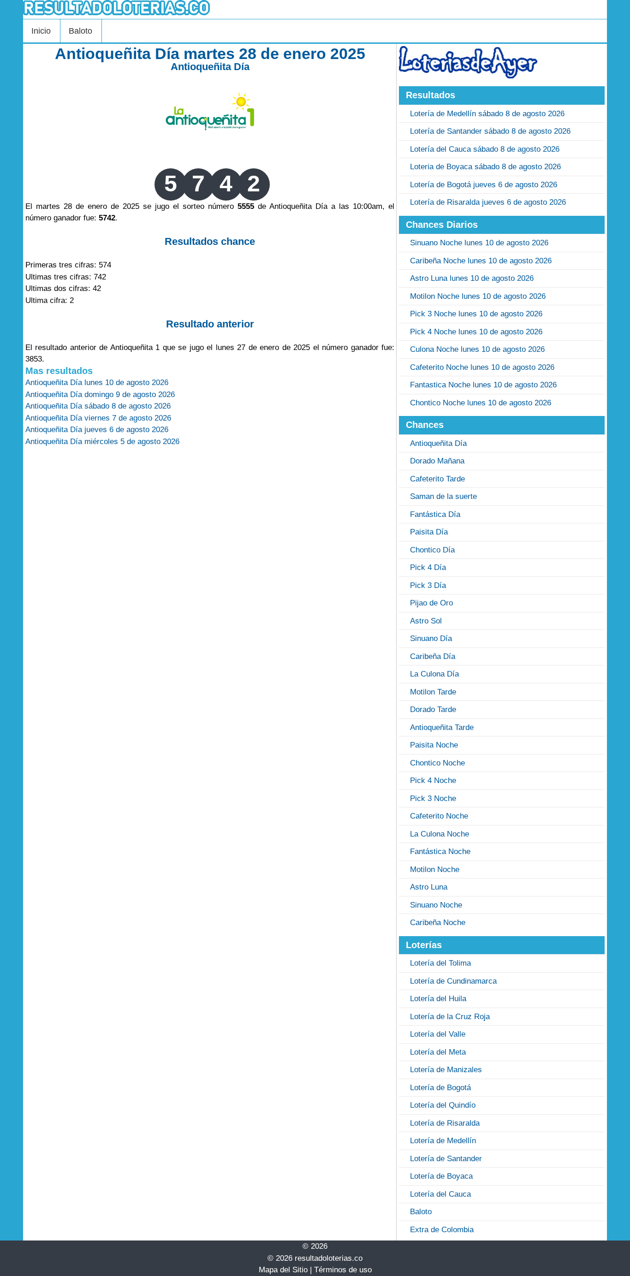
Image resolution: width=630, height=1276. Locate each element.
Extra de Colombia (442, 1229)
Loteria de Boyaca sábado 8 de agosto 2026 (485, 166)
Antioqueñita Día (210, 66)
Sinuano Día (431, 638)
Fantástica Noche (440, 851)
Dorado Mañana (437, 461)
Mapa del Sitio (283, 1269)
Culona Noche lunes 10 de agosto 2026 (477, 349)
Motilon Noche (434, 869)
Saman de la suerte (443, 496)
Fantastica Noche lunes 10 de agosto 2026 (483, 384)
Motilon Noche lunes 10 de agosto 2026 (478, 296)
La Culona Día (434, 674)
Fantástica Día (435, 514)
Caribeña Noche (437, 922)
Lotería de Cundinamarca (453, 981)
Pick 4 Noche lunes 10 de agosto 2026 (476, 331)
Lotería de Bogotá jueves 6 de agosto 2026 (483, 184)
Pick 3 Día (428, 585)
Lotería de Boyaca (441, 1176)
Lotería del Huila (438, 998)
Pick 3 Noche (433, 798)
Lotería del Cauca (440, 1194)
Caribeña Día (432, 656)
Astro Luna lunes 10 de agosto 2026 (472, 278)
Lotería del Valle (437, 1034)
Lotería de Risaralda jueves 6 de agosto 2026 (488, 202)
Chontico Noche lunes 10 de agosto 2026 (480, 402)
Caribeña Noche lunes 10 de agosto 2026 (481, 260)
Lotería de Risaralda (445, 1123)
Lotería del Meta (438, 1052)
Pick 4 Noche (433, 780)
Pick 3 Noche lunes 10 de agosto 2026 (476, 313)
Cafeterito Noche (439, 816)
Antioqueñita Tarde (442, 727)
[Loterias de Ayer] (468, 75)
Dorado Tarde (433, 709)
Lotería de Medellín (443, 1140)
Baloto (80, 31)
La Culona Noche (439, 834)
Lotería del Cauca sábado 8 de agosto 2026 (484, 149)
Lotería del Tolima (440, 963)
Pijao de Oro (431, 603)
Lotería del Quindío (442, 1105)
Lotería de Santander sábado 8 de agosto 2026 (490, 131)
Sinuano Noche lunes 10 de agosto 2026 (479, 242)
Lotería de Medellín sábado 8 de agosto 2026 (487, 113)
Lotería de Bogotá (440, 1087)
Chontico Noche (437, 763)
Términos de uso (343, 1269)
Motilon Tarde (433, 692)
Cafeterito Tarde (437, 479)
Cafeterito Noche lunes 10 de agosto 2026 (482, 367)
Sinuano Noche (436, 905)
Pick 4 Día (428, 567)
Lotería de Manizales (446, 1069)
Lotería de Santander (446, 1158)
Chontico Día (432, 550)
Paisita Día (429, 532)
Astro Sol (426, 621)
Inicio (41, 31)
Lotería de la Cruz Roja (450, 1016)
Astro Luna (428, 887)
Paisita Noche (434, 745)
